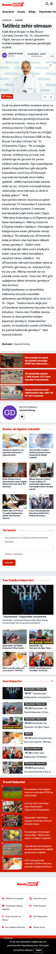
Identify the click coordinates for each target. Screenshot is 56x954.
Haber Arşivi (39, 927)
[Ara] (47, 4)
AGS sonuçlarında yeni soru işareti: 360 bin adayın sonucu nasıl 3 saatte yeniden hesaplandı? (38, 740)
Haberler (6, 20)
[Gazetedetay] (13, 4)
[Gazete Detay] (10, 412)
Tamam (38, 950)
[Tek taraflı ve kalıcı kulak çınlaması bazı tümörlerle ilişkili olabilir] (41, 441)
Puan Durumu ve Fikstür (11, 918)
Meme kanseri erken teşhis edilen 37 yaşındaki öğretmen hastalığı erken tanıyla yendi (41, 484)
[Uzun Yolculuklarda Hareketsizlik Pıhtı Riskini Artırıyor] (41, 501)
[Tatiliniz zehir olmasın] (28, 76)
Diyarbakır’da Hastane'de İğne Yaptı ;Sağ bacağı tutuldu (36, 725)
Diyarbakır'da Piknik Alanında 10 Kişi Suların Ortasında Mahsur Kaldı (38, 710)
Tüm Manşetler (40, 916)
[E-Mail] (21, 416)
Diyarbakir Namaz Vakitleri (12, 907)
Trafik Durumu (39, 906)
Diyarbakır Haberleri (35, 689)
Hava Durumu (39, 898)
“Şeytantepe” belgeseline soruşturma (37, 695)
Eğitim (28, 734)
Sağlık (19, 20)
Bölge (32, 11)
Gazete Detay (27, 410)
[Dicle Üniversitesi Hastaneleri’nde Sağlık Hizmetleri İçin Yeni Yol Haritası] (15, 470)
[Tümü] (52, 681)
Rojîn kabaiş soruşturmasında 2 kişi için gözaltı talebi (38, 770)
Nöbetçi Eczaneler (15, 898)
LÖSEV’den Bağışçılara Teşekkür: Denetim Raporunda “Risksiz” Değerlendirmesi (38, 755)
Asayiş (21, 11)
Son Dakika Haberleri (15, 927)
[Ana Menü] (51, 4)
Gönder (9, 562)
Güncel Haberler (33, 749)
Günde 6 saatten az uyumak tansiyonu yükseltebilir (13, 452)
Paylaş (9, 96)
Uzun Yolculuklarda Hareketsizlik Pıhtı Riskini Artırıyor (39, 513)
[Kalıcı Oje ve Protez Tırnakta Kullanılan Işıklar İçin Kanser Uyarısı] (15, 501)
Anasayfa (8, 11)
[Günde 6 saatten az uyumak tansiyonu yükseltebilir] (15, 441)
